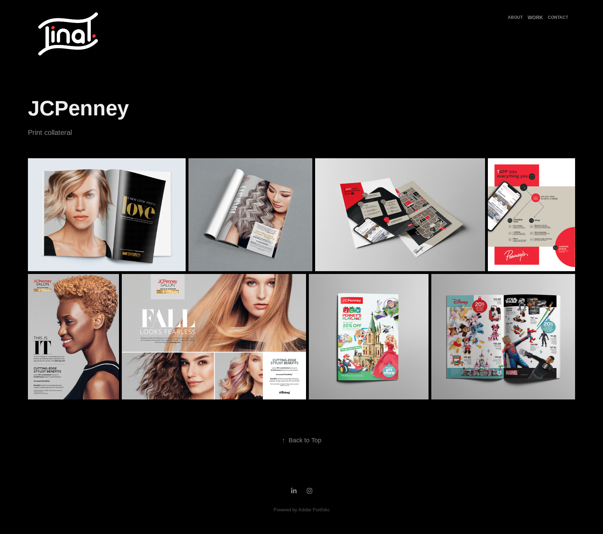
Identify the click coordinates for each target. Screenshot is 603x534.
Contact (558, 17)
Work (535, 17)
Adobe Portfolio (313, 509)
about (515, 17)
